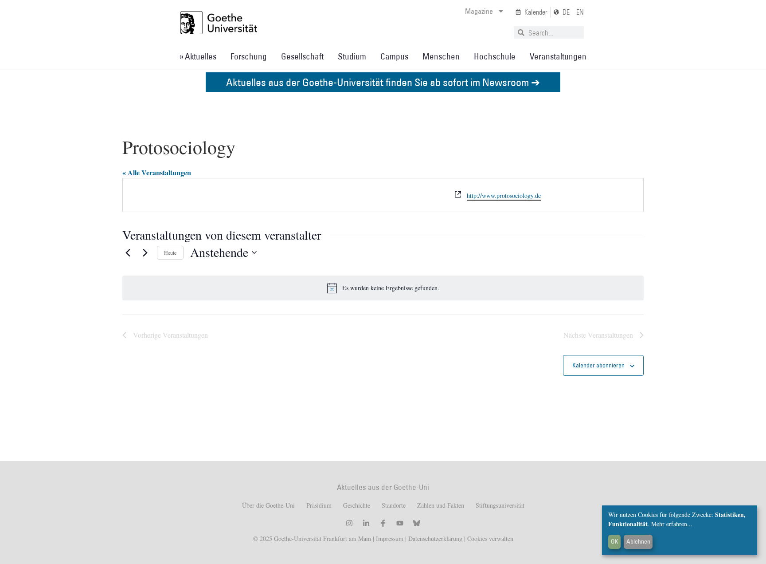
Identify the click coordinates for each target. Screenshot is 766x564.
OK (614, 541)
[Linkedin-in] (366, 523)
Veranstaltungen (558, 56)
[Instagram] (349, 523)
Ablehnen (638, 541)
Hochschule (495, 56)
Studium (352, 56)
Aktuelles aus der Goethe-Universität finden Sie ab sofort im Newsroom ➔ (383, 82)
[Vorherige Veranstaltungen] (127, 252)
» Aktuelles (198, 56)
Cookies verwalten (490, 538)
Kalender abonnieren (598, 365)
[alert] (383, 288)
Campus (394, 56)
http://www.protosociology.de (504, 195)
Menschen (441, 56)
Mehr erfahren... (671, 524)
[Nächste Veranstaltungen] (145, 252)
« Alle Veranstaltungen (156, 172)
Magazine (479, 11)
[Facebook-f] (383, 523)
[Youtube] (399, 523)
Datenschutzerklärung (435, 538)
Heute (170, 252)
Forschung (249, 56)
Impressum (388, 538)
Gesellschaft (302, 56)
